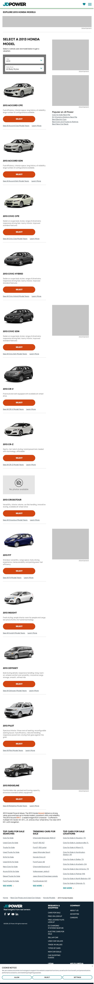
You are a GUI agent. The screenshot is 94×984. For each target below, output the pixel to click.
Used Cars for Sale (10, 843)
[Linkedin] (17, 914)
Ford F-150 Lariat (39, 847)
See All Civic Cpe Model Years (15, 239)
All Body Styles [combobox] (12, 69)
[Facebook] (5, 914)
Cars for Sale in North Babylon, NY (77, 878)
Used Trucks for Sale (11, 852)
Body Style (9, 67)
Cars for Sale (8, 838)
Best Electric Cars (59, 119)
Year (7, 59)
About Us (74, 910)
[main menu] (89, 4)
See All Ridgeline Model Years (15, 806)
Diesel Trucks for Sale (11, 876)
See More (7, 886)
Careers (74, 917)
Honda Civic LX (39, 857)
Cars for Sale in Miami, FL (73, 847)
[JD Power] (13, 906)
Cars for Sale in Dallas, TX (73, 859)
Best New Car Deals (60, 124)
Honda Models (49, 898)
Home (5, 898)
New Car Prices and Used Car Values (25, 898)
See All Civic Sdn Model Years (15, 354)
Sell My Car (53, 937)
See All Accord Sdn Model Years (16, 181)
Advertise (74, 914)
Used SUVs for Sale (10, 862)
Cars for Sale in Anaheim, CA (75, 864)
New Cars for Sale (10, 867)
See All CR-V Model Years (13, 409)
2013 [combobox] (8, 61)
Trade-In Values (55, 944)
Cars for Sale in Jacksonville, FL (75, 843)
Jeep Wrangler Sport (41, 852)
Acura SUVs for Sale (11, 871)
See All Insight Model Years (14, 633)
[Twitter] (8, 914)
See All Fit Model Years (12, 578)
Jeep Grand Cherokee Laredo (45, 876)
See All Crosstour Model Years (15, 520)
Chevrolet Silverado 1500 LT (44, 838)
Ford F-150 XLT (39, 843)
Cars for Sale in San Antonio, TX (76, 869)
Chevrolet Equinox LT (41, 867)
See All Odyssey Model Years (15, 691)
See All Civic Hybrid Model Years (16, 296)
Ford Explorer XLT (40, 881)
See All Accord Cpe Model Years (16, 126)
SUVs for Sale (8, 857)
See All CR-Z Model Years (13, 465)
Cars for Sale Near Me (61, 115)
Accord (41, 813)
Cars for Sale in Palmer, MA (74, 874)
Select (19, 119)
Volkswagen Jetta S (41, 871)
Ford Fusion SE (39, 862)
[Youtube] (12, 914)
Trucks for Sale (9, 847)
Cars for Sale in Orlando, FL (74, 883)
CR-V (18, 817)
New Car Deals (54, 951)
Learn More (36, 126)
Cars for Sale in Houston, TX (74, 838)
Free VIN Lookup (55, 916)
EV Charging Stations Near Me (64, 117)
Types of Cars (54, 948)
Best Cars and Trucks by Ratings (65, 122)
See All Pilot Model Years (13, 750)
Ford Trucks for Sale (11, 881)
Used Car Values (55, 941)
